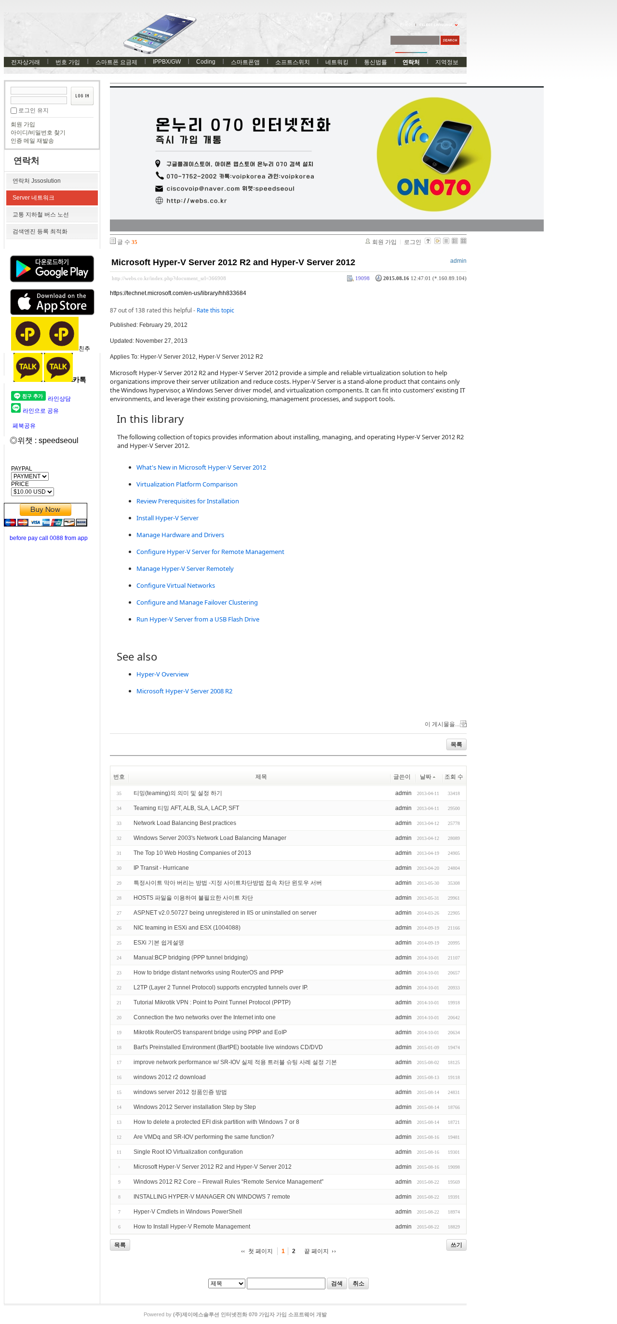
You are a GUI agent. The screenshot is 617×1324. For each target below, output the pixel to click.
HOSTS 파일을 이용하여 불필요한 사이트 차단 (193, 897)
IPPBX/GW (167, 61)
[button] (288, 419)
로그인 (412, 242)
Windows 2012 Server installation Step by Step (195, 1107)
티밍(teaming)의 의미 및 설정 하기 (178, 793)
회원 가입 (23, 124)
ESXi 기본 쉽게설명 (159, 942)
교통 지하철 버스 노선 (41, 214)
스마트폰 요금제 (116, 62)
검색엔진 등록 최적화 (40, 231)
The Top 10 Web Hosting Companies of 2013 (192, 853)
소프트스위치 (292, 62)
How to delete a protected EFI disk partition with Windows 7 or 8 (216, 1122)
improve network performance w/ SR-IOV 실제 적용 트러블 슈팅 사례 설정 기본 (235, 1062)
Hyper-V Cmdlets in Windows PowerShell (188, 1211)
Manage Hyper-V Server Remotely (185, 568)
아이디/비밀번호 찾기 (38, 132)
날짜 (425, 776)
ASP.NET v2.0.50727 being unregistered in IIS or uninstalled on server (225, 912)
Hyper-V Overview (162, 674)
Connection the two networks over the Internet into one (205, 1017)
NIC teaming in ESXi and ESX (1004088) (187, 927)
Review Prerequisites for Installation (187, 501)
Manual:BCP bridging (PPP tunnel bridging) (191, 957)
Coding (205, 61)
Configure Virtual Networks (175, 585)
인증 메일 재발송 (32, 140)
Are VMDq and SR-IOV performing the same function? (204, 1137)
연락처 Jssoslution (37, 180)
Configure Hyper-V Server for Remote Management (210, 551)
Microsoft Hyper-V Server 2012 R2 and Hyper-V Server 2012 (233, 262)
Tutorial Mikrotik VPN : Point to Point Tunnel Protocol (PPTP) (212, 1002)
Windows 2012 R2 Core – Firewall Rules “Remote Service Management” (228, 1181)
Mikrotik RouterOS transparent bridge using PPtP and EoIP (210, 1032)
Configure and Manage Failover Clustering (197, 602)
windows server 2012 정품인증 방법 (180, 1092)
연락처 (411, 62)
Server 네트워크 (33, 197)
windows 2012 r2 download (170, 1077)
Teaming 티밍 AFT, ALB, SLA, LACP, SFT (186, 808)
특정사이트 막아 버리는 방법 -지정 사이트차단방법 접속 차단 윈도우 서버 (228, 882)
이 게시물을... (442, 724)
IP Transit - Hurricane (161, 868)
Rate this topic (215, 310)
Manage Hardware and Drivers (180, 534)
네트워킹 (337, 62)
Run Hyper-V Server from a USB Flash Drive (197, 619)
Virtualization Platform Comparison (187, 484)
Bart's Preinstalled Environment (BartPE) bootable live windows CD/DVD (228, 1047)
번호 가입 (67, 62)
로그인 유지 (33, 110)
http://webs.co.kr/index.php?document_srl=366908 (169, 278)
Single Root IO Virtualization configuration (188, 1151)
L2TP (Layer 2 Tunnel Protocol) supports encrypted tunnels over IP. (221, 987)
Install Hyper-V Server (167, 517)
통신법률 (375, 62)
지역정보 (446, 62)
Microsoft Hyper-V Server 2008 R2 (184, 691)
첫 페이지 (260, 1251)
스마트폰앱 (245, 62)
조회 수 (453, 776)
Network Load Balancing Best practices (185, 823)
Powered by (235, 1314)
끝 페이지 (316, 1251)
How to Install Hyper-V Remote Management (192, 1226)
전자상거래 (25, 62)
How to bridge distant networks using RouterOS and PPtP (208, 972)
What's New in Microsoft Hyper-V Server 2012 (201, 467)
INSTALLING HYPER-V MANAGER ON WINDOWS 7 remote (212, 1196)
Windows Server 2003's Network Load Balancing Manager (210, 838)
